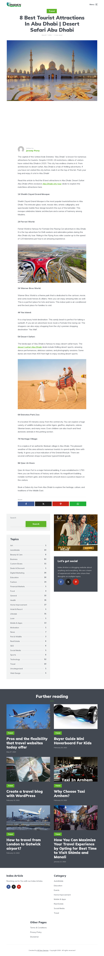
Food (12, 591)
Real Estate (15, 641)
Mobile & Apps (16, 623)
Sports (13, 655)
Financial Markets (17, 586)
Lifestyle (13, 614)
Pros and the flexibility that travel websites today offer (27, 743)
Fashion (13, 582)
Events (56, 890)
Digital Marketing (17, 573)
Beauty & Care (16, 554)
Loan (12, 618)
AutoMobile (15, 550)
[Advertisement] (52, 122)
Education (14, 577)
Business (14, 559)
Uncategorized (16, 668)
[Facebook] (61, 582)
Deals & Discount (17, 568)
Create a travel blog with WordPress (24, 793)
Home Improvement (18, 605)
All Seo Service (42, 950)
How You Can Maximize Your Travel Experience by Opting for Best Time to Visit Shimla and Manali (75, 848)
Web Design (15, 673)
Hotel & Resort (16, 609)
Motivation (14, 627)
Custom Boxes (16, 564)
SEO (12, 646)
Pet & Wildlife (16, 636)
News (12, 632)
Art (11, 545)
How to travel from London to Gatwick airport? (23, 844)
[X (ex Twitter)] (68, 582)
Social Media (15, 650)
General (13, 595)
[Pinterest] (76, 582)
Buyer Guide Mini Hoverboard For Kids (73, 741)
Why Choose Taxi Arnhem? (69, 793)
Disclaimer (34, 937)
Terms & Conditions (38, 927)
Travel (52, 11)
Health (13, 600)
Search (13, 518)
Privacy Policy (35, 932)
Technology (15, 659)
